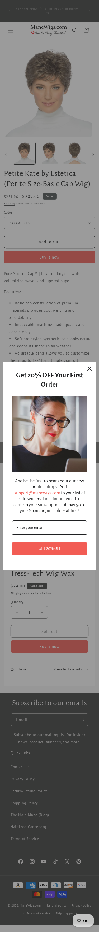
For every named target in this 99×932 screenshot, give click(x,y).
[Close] (89, 368)
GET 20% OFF (50, 548)
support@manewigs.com (37, 493)
